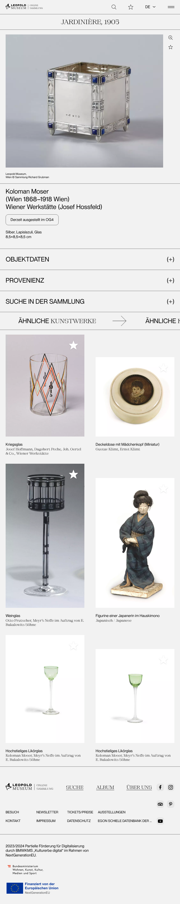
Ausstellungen (112, 812)
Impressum (46, 821)
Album (105, 787)
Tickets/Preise (80, 812)
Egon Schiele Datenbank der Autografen (135, 821)
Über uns (139, 787)
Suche (74, 787)
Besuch (12, 812)
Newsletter (47, 812)
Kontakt (13, 821)
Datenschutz (79, 821)
